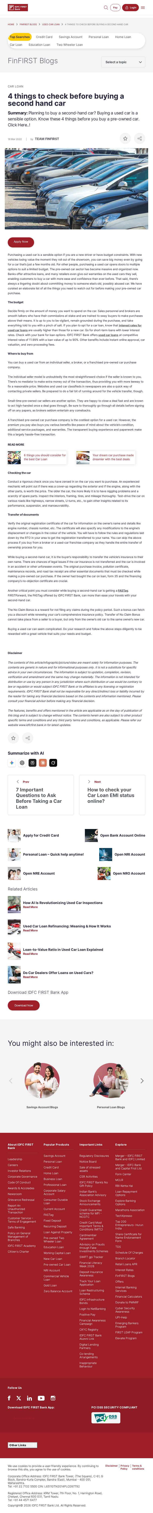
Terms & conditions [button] (138, 1467)
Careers (13, 1165)
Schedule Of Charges (129, 1252)
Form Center (123, 1174)
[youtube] (41, 1399)
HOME (11, 24)
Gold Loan (50, 1285)
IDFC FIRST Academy (22, 1245)
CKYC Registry (88, 1329)
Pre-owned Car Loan (57, 1264)
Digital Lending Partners (89, 1346)
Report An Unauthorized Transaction (16, 1209)
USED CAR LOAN (51, 24)
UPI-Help (121, 1317)
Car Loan (16, 45)
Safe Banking (16, 1227)
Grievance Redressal (21, 1199)
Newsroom (15, 1194)
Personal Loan (99, 37)
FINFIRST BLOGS (28, 24)
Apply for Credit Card (41, 835)
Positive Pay (87, 1314)
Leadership (15, 1159)
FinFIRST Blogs (125, 1275)
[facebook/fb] (9, 1399)
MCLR (119, 1180)
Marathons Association (130, 1210)
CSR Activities (88, 1176)
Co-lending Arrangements (88, 1355)
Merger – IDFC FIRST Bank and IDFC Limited (130, 1157)
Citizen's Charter (18, 1251)
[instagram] (53, 1399)
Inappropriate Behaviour (88, 1364)
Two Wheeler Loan (70, 45)
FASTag (123, 590)
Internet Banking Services (125, 1289)
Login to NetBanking (92, 1308)
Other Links (18, 1445)
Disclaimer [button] (111, 1465)
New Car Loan (53, 1258)
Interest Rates (124, 1270)
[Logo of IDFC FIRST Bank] (18, 7)
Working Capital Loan (57, 1253)
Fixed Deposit (52, 1220)
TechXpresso (123, 1215)
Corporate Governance (22, 1176)
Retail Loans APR (126, 1264)
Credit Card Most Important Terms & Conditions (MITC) (91, 1226)
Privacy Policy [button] (125, 1467)
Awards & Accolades (21, 1188)
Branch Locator (125, 1258)
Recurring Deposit (55, 1226)
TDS (118, 1246)
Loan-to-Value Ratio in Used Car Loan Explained (63, 950)
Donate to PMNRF (127, 1302)
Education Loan (39, 45)
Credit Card (44, 37)
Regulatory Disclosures (94, 1155)
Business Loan (53, 1179)
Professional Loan (55, 1184)
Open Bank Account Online (122, 835)
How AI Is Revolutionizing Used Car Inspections (63, 903)
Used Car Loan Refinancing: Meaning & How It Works (67, 926)
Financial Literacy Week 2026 (90, 1264)
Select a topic (116, 62)
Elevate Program (126, 1338)
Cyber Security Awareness (125, 1309)
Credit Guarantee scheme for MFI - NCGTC (90, 1213)
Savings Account (70, 37)
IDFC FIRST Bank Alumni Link (90, 1337)
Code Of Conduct (19, 1182)
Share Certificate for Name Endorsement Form (128, 1237)
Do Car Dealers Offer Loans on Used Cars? (58, 973)
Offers (119, 1281)
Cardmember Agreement (88, 1236)
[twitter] (18, 1398)
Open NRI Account (130, 854)
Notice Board (88, 1161)
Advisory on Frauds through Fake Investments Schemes (93, 1248)
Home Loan (123, 37)
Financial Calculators (128, 1296)
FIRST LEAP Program (128, 1332)
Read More (30, 907)
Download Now (24, 1005)
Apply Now (21, 241)
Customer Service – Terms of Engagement (22, 1219)
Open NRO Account (129, 873)
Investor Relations (19, 1170)
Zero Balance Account (58, 1291)
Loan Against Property (58, 1232)
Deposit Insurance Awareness (91, 1273)
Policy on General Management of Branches (19, 1236)
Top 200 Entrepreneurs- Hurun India (129, 1225)
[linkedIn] (29, 1399)
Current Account (54, 1209)
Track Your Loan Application (89, 1282)
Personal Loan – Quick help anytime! (53, 854)
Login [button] (133, 7)
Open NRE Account (39, 873)
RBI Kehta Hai (124, 1185)
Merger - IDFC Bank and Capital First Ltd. (128, 1166)
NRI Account (52, 1270)
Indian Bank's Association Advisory (92, 1193)
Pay (115, 7)
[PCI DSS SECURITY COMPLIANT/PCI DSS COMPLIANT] (105, 1417)
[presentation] (11, 1081)
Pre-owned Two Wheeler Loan (54, 1239)
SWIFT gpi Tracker (91, 1257)
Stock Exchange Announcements (89, 1202)
